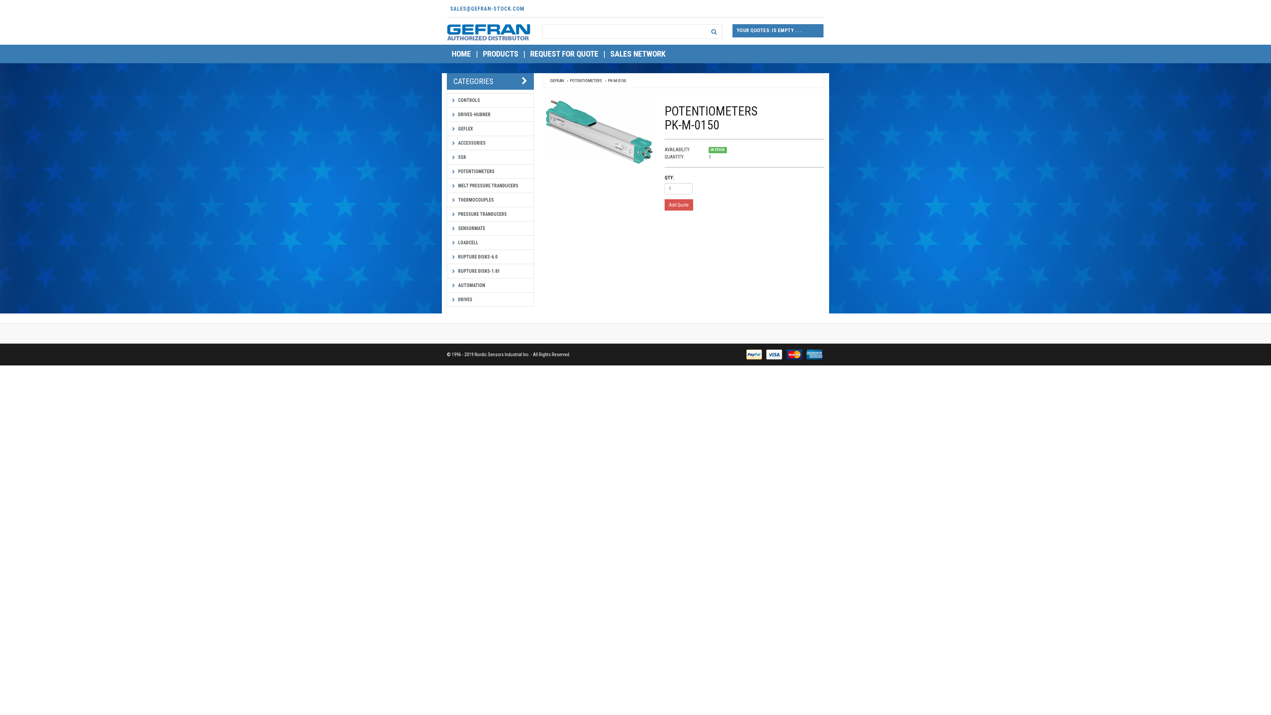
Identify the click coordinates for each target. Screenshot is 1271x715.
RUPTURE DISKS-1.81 (478, 271)
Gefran (557, 80)
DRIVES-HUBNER (474, 114)
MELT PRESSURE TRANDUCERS (487, 185)
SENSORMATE (471, 228)
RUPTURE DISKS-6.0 (477, 257)
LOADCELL (467, 242)
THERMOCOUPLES (475, 200)
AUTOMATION (471, 285)
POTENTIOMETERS (475, 171)
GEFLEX (465, 128)
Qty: (669, 177)
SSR (461, 157)
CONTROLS (468, 100)
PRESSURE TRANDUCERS (482, 214)
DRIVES (464, 299)
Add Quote (679, 205)
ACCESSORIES (471, 143)
